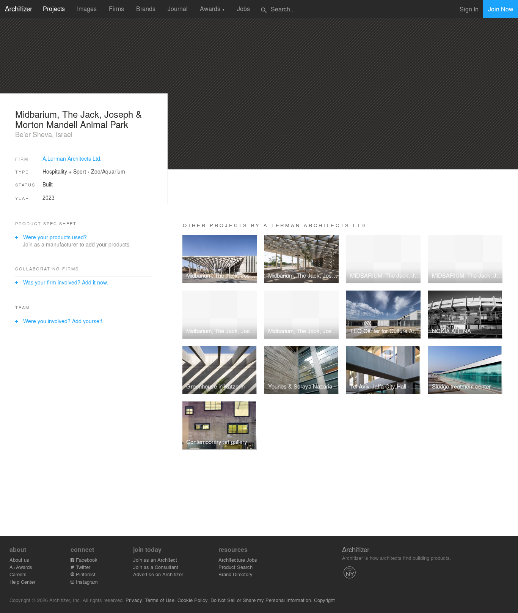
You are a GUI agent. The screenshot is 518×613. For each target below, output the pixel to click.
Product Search (235, 566)
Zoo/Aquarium (108, 171)
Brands (145, 8)
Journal (178, 8)
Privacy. (134, 600)
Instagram (86, 581)
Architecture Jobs (237, 559)
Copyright (324, 600)
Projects (54, 8)
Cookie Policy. (193, 600)
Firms (116, 8)
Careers (18, 574)
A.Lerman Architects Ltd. (72, 158)
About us (19, 559)
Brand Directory (235, 574)
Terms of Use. (160, 600)
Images (87, 8)
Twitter (82, 566)
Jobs (243, 8)
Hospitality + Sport (64, 171)
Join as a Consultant (155, 566)
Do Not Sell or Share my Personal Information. (261, 600)
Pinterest (85, 574)
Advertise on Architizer (158, 574)
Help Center (22, 581)
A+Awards (20, 566)
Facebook (85, 559)
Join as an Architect (155, 559)
